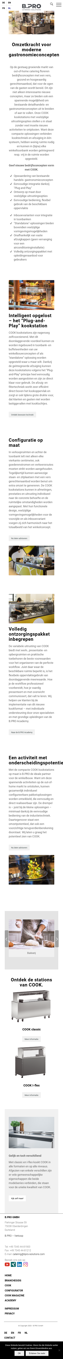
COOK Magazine (14, 1295)
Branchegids (13, 1280)
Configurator (14, 1290)
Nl (9, 8)
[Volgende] (57, 938)
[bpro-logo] (31, 10)
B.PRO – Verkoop (14, 1235)
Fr (3, 8)
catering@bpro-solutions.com (29, 1254)
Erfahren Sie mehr (37, 1353)
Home (8, 1275)
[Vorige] (6, 938)
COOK (8, 1285)
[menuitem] (3, 4)
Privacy (10, 1313)
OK (19, 1353)
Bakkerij (31, 953)
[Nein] (59, 1350)
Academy (10, 1300)
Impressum (12, 1308)
